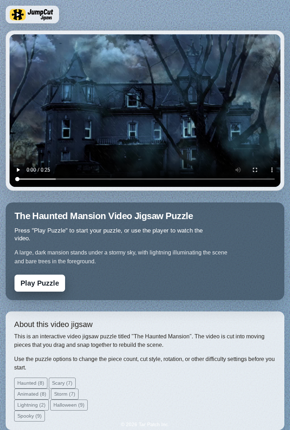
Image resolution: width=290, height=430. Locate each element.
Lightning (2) (31, 405)
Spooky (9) (29, 416)
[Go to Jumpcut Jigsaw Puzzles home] (32, 14)
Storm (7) (64, 394)
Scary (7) (62, 383)
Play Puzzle (40, 283)
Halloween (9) (69, 405)
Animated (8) (31, 394)
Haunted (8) (30, 383)
